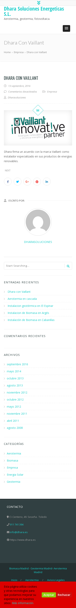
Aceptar (48, 595)
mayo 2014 (14, 371)
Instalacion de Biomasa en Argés (28, 313)
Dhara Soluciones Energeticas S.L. (34, 11)
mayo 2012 (14, 406)
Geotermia (13, 481)
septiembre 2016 (17, 364)
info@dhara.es (19, 532)
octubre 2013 (15, 378)
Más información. (23, 603)
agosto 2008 (15, 428)
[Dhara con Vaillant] (38, 127)
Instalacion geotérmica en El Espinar (30, 306)
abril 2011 (13, 421)
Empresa (52, 91)
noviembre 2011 (17, 413)
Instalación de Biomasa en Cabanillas (31, 320)
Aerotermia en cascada (22, 299)
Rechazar (64, 595)
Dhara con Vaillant (19, 292)
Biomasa (12, 460)
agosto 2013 (15, 385)
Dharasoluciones (38, 242)
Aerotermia (14, 453)
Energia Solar (15, 474)
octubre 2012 (15, 399)
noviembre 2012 (17, 392)
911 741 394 (16, 524)
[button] (66, 28)
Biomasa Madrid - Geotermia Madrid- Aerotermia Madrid (38, 570)
